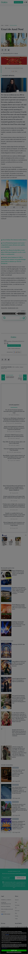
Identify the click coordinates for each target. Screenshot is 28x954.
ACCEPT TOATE (14, 950)
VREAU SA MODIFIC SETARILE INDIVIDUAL (13, 952)
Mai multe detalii (7, 934)
